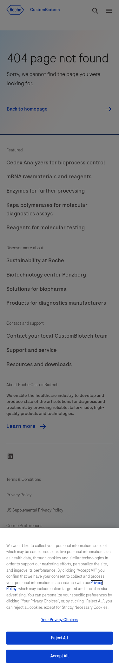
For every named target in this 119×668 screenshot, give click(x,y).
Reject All (59, 638)
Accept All (59, 656)
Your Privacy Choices (59, 620)
